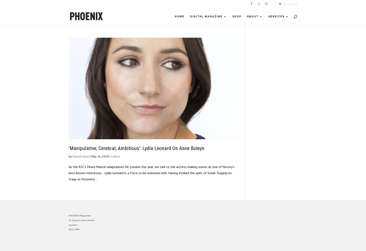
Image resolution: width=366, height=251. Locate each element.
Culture (115, 156)
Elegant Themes (88, 244)
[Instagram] (267, 5)
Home (179, 16)
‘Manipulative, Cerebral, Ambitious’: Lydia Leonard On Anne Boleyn (136, 148)
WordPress (115, 244)
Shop (236, 16)
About (253, 16)
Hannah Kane (80, 156)
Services (276, 16)
